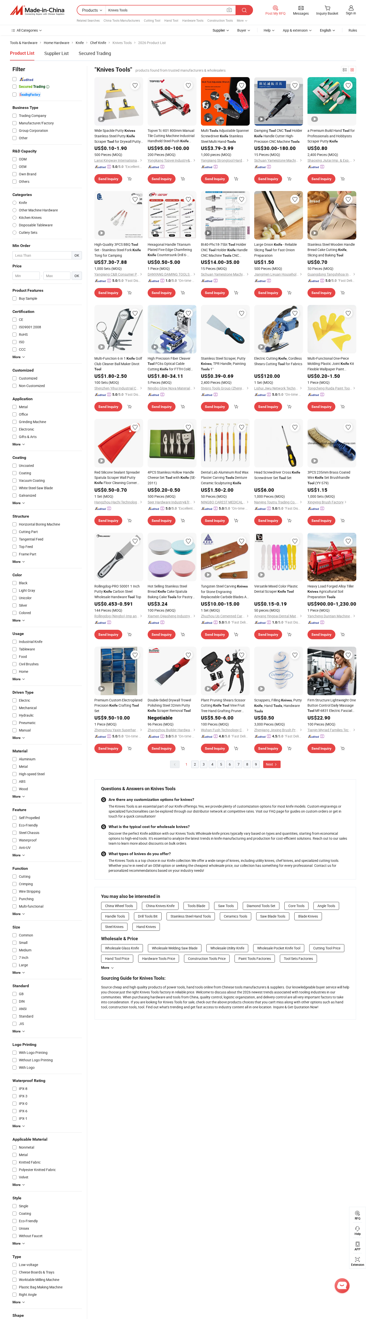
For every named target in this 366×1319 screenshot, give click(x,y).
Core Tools (296, 905)
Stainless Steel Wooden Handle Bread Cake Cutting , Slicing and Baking (331, 249)
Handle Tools (115, 916)
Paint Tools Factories (255, 958)
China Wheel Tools (119, 905)
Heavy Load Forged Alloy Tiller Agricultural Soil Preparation (330, 591)
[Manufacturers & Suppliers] (37, 10)
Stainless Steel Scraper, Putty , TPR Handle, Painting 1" (223, 363)
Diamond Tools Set (261, 905)
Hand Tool (171, 20)
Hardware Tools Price (158, 958)
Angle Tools (326, 905)
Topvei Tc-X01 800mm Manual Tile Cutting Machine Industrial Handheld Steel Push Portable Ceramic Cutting (171, 136)
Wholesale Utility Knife (227, 948)
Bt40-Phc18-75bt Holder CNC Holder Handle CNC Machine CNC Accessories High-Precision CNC (224, 250)
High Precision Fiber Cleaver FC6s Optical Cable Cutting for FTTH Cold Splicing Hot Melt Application (170, 364)
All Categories (27, 30)
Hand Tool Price (117, 958)
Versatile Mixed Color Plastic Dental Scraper (276, 589)
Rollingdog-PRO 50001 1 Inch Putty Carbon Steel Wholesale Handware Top (117, 591)
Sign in (351, 13)
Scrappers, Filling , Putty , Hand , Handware (278, 705)
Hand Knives (146, 926)
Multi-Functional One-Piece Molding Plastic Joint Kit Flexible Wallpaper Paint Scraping (330, 364)
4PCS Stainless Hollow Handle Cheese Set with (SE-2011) (172, 477)
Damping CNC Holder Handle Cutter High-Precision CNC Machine (278, 136)
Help (267, 30)
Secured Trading (95, 53)
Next (270, 764)
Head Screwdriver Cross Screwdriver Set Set (277, 475)
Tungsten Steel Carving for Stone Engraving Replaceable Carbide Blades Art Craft (225, 591)
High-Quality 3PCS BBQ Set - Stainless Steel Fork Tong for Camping (117, 250)
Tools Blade (196, 905)
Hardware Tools (192, 20)
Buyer (241, 30)
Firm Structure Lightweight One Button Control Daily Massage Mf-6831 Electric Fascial (331, 705)
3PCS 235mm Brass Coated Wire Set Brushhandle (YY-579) (328, 477)
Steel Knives (114, 926)
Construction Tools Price (207, 958)
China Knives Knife (160, 905)
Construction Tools (220, 20)
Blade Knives (308, 916)
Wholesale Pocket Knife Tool (278, 948)
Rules (353, 30)
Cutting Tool (152, 20)
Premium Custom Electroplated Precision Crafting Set (118, 705)
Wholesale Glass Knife (122, 948)
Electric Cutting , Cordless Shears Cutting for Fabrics (278, 361)
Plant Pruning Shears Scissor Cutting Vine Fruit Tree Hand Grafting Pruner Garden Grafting (223, 705)
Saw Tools (226, 905)
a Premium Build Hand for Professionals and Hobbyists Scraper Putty (331, 136)
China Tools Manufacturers (122, 20)
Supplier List (56, 53)
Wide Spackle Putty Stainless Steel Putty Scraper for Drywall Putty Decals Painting (117, 136)
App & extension (295, 30)
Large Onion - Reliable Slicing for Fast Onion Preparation (275, 250)
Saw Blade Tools (272, 916)
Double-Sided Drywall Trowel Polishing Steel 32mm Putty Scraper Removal (169, 705)
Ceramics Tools (235, 916)
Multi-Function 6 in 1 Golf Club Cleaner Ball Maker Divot (118, 363)
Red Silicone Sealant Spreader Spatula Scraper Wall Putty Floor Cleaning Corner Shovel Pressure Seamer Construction (117, 478)
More (105, 968)
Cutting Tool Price (326, 948)
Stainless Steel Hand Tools (191, 916)
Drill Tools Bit (148, 916)
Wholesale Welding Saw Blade (174, 948)
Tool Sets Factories (298, 958)
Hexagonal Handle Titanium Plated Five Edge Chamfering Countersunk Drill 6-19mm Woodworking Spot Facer (170, 250)
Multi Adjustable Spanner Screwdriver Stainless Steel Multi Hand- (225, 136)
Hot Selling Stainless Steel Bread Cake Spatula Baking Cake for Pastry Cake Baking (170, 592)
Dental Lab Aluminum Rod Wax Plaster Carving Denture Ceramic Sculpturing (224, 477)
